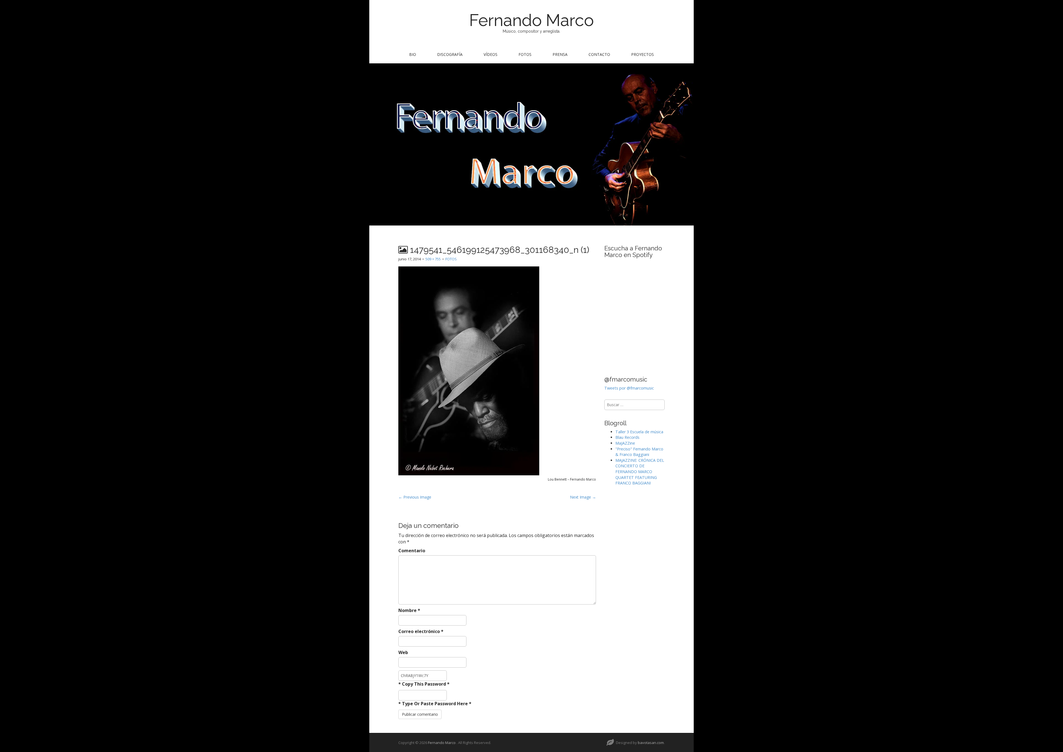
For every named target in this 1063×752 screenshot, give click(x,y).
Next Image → (583, 497)
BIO (412, 54)
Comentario (411, 551)
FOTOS (525, 54)
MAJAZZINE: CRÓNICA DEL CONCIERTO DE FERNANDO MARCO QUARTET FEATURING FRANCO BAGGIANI (639, 472)
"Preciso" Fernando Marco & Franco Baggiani (639, 451)
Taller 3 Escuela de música (639, 431)
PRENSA (560, 54)
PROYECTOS (642, 54)
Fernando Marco (531, 20)
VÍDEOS (490, 54)
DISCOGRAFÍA (450, 54)
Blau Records (627, 437)
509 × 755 (433, 258)
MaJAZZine (625, 443)
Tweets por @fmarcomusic (629, 388)
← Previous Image (414, 497)
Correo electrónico (420, 631)
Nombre (409, 610)
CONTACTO (599, 54)
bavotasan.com (651, 742)
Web (403, 652)
